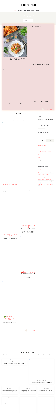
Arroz (49, 169)
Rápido (52, 182)
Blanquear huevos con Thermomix (45, 151)
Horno (42, 177)
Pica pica (42, 182)
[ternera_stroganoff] (9, 387)
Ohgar (50, 181)
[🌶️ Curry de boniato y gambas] (28, 253)
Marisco (39, 181)
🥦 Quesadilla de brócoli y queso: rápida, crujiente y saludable (10, 318)
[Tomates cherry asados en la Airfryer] (39, 156)
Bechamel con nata (43, 145)
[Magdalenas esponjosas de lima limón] (28, 211)
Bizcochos (43, 171)
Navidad (47, 181)
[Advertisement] (46, 195)
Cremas (46, 172)
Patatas (39, 182)
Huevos (45, 177)
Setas (41, 184)
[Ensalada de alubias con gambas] (19, 152)
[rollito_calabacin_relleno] (28, 387)
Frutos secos (40, 176)
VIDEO (39, 186)
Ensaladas (52, 172)
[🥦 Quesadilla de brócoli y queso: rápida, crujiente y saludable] (10, 298)
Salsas (39, 184)
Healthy (50, 176)
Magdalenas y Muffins (48, 179)
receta (17, 120)
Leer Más (4, 193)
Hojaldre (39, 177)
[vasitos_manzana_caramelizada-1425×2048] (46, 397)
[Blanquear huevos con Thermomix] (39, 150)
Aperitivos (46, 169)
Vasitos (48, 184)
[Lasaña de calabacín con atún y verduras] (10, 215)
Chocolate (39, 172)
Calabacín (47, 171)
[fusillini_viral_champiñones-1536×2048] (14, 359)
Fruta (49, 174)
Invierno (49, 177)
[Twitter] (44, 128)
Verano (51, 184)
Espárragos (43, 174)
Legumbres (39, 179)
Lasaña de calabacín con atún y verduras (10, 235)
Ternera (45, 184)
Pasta (53, 181)
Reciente (50, 140)
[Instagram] (40, 128)
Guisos (47, 176)
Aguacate (39, 169)
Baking (52, 169)
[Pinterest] (42, 128)
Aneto (43, 169)
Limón (43, 179)
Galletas (44, 176)
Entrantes (39, 174)
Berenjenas (39, 171)
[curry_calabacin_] (46, 387)
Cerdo (51, 171)
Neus (5, 185)
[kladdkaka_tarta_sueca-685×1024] (41, 359)
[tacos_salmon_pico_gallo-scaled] (28, 397)
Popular (41, 140)
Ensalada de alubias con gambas (10, 184)
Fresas (47, 174)
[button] (40, 10)
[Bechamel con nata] (39, 144)
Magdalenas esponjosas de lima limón (28, 226)
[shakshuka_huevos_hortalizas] (10, 397)
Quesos (48, 182)
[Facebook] (38, 128)
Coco (42, 172)
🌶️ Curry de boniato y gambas (28, 272)
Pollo (45, 182)
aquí (47, 122)
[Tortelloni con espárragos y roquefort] (40, 44)
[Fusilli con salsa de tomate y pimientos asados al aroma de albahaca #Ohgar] (15, 41)
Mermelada (43, 181)
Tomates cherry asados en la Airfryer (46, 159)
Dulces (49, 172)
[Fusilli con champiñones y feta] (40, 84)
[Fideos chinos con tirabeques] (15, 85)
